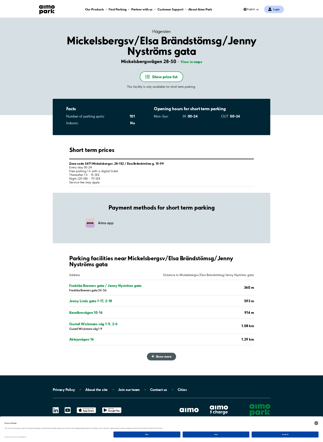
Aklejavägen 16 (81, 339)
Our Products (94, 9)
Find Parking (117, 9)
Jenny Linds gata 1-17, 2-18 (90, 301)
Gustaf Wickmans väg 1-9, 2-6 (93, 324)
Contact (158, 389)
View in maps (191, 62)
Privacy (64, 389)
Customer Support (170, 9)
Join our (129, 389)
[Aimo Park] (47, 9)
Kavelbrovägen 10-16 (86, 312)
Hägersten (161, 31)
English (251, 9)
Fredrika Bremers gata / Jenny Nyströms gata (105, 285)
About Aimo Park (200, 9)
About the (96, 389)
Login (276, 9)
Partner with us (142, 9)
